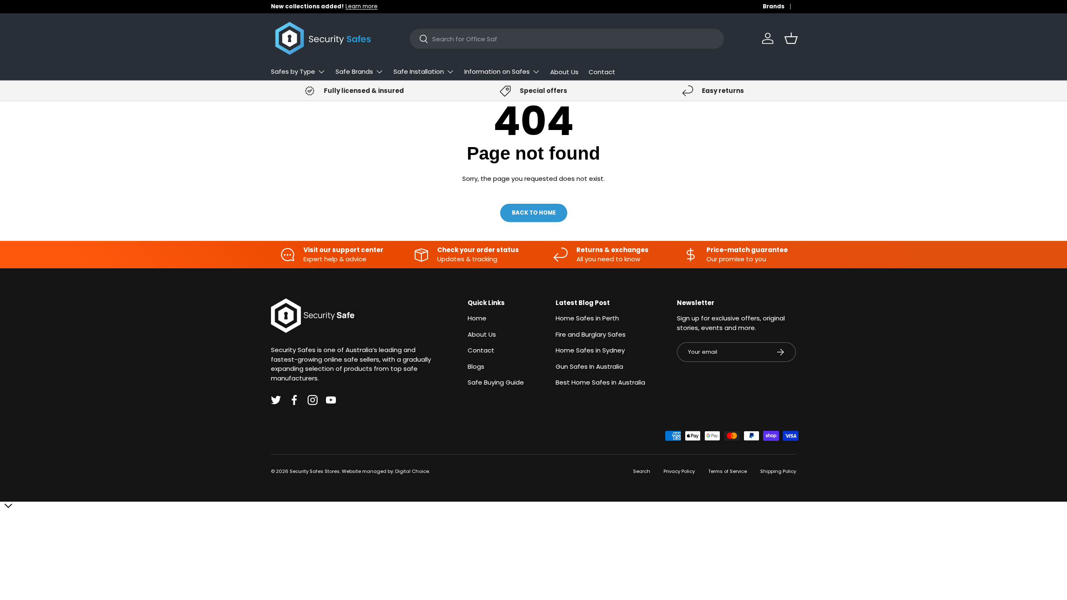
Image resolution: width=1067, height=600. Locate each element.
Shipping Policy (778, 471)
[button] (791, 38)
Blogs (476, 366)
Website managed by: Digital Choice (385, 471)
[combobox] (567, 39)
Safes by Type (293, 71)
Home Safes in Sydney (590, 350)
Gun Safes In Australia (589, 366)
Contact (602, 72)
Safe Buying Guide (496, 382)
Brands (773, 6)
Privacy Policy (679, 471)
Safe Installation (418, 71)
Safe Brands (354, 71)
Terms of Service (727, 471)
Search (641, 471)
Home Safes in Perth (587, 318)
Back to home (534, 213)
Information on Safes (497, 71)
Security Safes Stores (315, 471)
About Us (564, 72)
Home (477, 318)
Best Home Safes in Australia (600, 382)
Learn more (362, 6)
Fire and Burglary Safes (591, 334)
